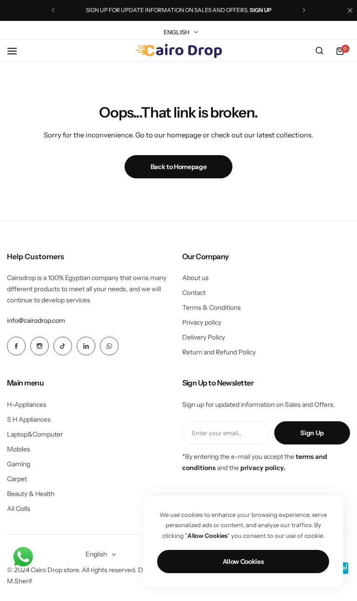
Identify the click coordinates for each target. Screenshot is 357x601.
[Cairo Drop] (178, 51)
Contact (193, 292)
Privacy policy (201, 322)
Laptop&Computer (35, 434)
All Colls (18, 508)
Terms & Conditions (211, 307)
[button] (53, 10)
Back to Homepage (179, 167)
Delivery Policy (203, 337)
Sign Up (312, 433)
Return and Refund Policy (219, 352)
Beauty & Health (30, 494)
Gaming (18, 464)
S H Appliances (29, 419)
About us (195, 278)
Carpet (17, 479)
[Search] (319, 51)
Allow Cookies (243, 561)
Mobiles (18, 449)
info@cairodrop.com (36, 320)
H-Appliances (26, 404)
